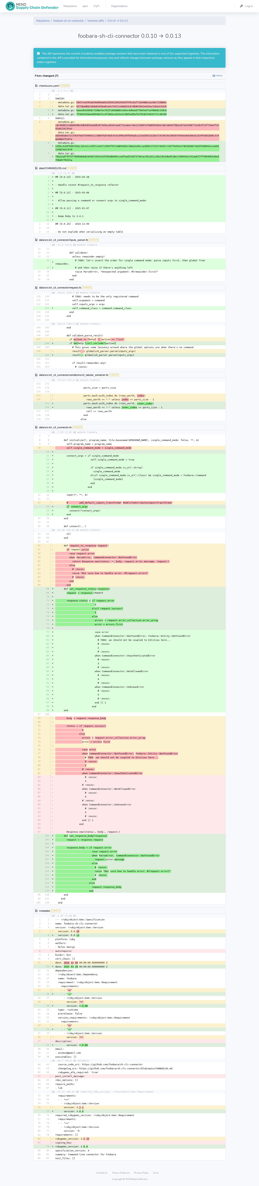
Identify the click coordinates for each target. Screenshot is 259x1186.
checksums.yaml (49, 85)
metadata (44, 910)
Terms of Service (121, 1172)
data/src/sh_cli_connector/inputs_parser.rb (63, 240)
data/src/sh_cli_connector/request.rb (60, 287)
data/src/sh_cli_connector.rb (55, 427)
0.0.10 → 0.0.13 (118, 21)
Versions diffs (95, 21)
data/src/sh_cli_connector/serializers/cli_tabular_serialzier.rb (73, 375)
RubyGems (43, 21)
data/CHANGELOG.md (52, 168)
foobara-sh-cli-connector (68, 21)
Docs (156, 1172)
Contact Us (102, 1172)
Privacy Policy (141, 1172)
